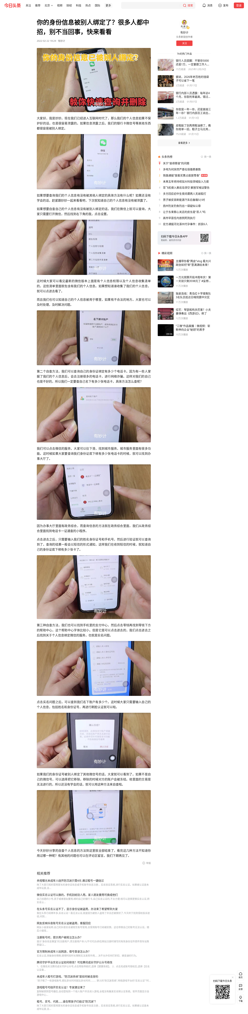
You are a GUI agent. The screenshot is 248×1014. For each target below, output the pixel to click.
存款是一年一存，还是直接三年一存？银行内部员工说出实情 (193, 111)
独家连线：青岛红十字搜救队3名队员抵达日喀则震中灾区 (193, 295)
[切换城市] (52, 5)
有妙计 (61, 40)
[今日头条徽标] (12, 5)
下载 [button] (240, 998)
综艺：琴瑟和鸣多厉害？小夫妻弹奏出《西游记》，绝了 (193, 311)
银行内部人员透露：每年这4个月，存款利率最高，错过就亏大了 (193, 95)
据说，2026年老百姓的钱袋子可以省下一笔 (192, 78)
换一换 (207, 156)
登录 (239, 5)
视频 (59, 5)
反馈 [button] (241, 989)
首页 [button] (241, 977)
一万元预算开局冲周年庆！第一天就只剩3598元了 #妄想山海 (193, 279)
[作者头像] (184, 24)
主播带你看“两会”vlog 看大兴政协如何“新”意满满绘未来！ (193, 263)
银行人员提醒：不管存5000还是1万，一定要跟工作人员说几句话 (193, 62)
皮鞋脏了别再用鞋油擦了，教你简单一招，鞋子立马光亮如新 (193, 127)
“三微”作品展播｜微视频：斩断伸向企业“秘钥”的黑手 (193, 327)
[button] (28, 5)
